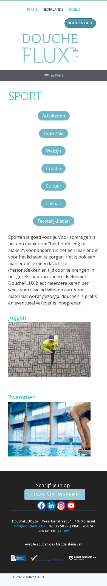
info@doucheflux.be (29, 526)
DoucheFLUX (51, 48)
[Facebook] (41, 505)
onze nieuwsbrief (54, 494)
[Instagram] (61, 505)
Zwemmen (22, 397)
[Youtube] (71, 505)
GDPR (64, 531)
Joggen (17, 317)
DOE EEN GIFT (80, 23)
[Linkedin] (51, 505)
